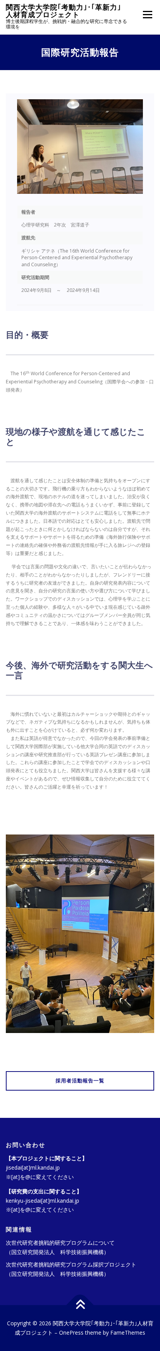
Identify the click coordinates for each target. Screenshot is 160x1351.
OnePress (71, 1332)
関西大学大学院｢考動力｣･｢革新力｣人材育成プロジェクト (63, 11)
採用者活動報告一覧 (80, 1081)
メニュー (147, 14)
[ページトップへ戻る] (80, 1305)
